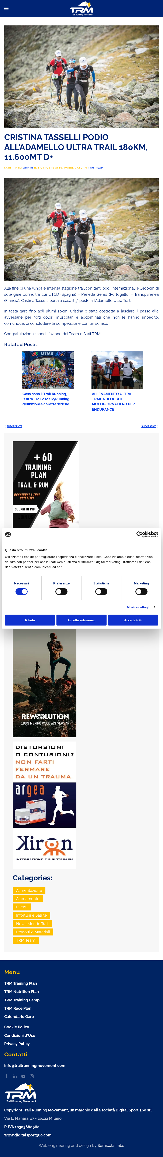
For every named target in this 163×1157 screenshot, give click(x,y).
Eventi (21, 907)
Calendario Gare (19, 1016)
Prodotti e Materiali (33, 932)
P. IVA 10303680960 (21, 1127)
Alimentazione (29, 890)
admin (28, 167)
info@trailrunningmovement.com (34, 1065)
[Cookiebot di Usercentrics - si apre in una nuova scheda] (139, 534)
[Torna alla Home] (81, 8)
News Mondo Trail (32, 923)
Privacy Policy (17, 1043)
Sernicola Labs (111, 1145)
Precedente (14, 426)
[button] (6, 8)
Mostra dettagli (138, 607)
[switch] (61, 591)
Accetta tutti (133, 620)
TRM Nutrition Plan (21, 991)
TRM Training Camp (21, 1000)
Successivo (148, 426)
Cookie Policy (16, 1027)
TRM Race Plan (17, 1008)
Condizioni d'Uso (19, 1035)
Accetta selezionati (81, 620)
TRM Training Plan (20, 983)
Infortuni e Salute (31, 915)
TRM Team (96, 167)
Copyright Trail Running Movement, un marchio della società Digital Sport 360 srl (78, 1110)
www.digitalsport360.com (28, 1135)
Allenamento (27, 898)
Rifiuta (30, 620)
